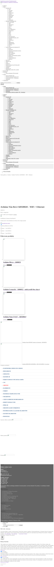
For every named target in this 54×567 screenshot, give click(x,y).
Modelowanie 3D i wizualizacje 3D (10, 496)
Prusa (9, 18)
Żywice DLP (11, 22)
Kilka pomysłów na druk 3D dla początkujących (13, 518)
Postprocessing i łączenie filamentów (15, 410)
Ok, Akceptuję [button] (8, 533)
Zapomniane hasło (7, 508)
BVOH (10, 28)
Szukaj (18, 82)
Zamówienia (5, 506)
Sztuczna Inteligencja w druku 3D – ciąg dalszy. (13, 514)
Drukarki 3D (8, 8)
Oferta (4, 74)
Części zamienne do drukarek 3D (13, 47)
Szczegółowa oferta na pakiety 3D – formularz (15, 92)
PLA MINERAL (12, 29)
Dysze (9, 48)
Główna (5, 5)
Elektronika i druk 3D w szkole (12, 69)
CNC (7, 62)
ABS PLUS (10, 24)
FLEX (9, 31)
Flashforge (10, 16)
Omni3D (10, 17)
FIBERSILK (11, 42)
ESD (9, 41)
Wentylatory (11, 54)
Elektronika (10, 51)
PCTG (9, 35)
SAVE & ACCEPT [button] (5, 562)
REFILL (10, 44)
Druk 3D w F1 (6, 515)
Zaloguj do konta (6, 505)
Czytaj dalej (9, 265)
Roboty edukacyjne (9, 402)
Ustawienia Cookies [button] (23, 533)
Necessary (4, 551)
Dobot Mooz (11, 15)
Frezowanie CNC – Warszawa (12, 78)
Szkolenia (8, 79)
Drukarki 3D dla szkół (7, 493)
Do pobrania (5, 499)
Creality (10, 14)
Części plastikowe (12, 57)
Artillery (10, 11)
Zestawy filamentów (9, 413)
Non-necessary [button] (4, 556)
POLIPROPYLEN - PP (13, 37)
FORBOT (8, 63)
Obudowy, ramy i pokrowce (11, 407)
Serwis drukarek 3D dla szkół (12, 73)
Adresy (4, 507)
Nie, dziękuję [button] (14, 533)
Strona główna (4, 174)
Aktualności (5, 80)
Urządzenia (8, 66)
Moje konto (5, 522)
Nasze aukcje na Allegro (8, 500)
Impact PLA (11, 30)
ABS (9, 23)
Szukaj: (2, 82)
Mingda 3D (5, 70)
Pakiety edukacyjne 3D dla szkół (12, 64)
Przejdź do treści (12, 1)
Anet (9, 9)
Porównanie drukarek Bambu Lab (10, 513)
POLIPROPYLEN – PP (13, 126)
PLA (9, 27)
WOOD (10, 38)
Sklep (4, 6)
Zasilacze (10, 59)
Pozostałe (6, 416)
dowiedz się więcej (6, 223)
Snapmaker (10, 19)
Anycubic (10, 10)
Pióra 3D (8, 60)
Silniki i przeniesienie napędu (14, 55)
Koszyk (5, 526)
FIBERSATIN (11, 43)
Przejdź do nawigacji (5, 1)
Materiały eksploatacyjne (11, 21)
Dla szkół (5, 72)
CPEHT (10, 25)
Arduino (7, 67)
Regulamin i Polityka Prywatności (10, 491)
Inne (9, 46)
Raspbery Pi (8, 68)
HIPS (9, 33)
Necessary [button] (3, 550)
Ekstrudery (10, 49)
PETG (9, 34)
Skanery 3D (8, 61)
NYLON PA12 (11, 36)
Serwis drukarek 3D (10, 75)
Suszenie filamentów (7, 517)
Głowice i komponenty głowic (14, 50)
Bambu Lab (10, 12)
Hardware (10, 56)
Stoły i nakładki (11, 53)
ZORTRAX (11, 40)
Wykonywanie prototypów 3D (12, 76)
